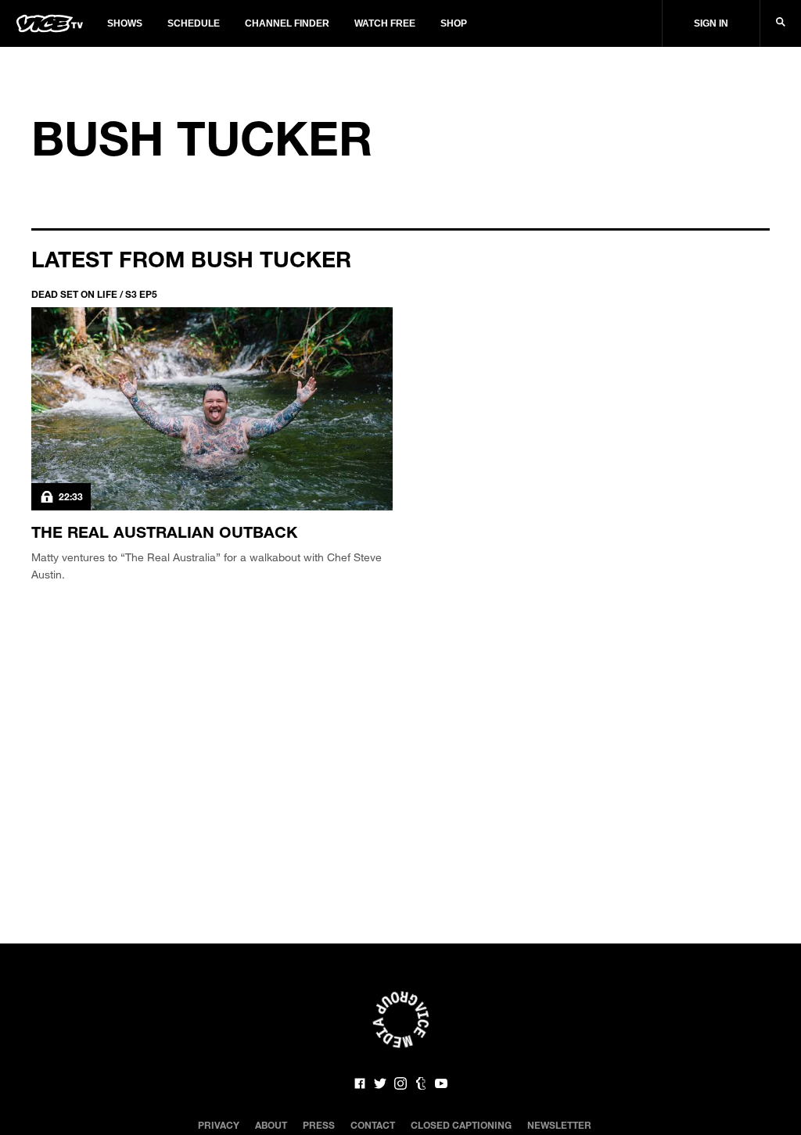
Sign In (711, 23)
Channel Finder (287, 23)
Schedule (193, 23)
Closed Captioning (461, 1125)
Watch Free (384, 23)
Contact (372, 1125)
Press (319, 1125)
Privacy (218, 1125)
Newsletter (559, 1125)
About (271, 1125)
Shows (124, 23)
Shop (453, 23)
